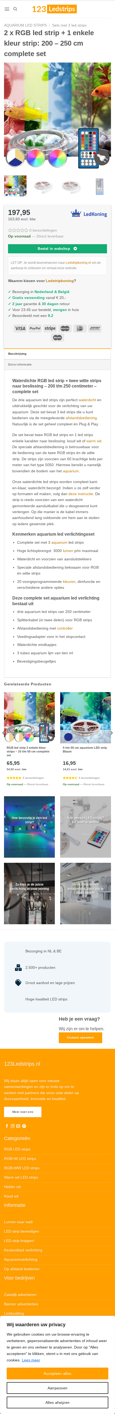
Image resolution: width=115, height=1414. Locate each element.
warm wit (93, 441)
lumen (68, 551)
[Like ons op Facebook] (7, 1126)
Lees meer (31, 1360)
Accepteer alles (57, 1373)
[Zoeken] (15, 9)
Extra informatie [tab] (20, 364)
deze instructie (80, 494)
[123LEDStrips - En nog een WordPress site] (59, 9)
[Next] (102, 116)
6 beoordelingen (33, 777)
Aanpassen (58, 1388)
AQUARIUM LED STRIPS (25, 25)
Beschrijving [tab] (17, 353)
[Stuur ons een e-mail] (18, 1126)
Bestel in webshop (54, 249)
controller (65, 628)
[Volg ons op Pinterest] (24, 1126)
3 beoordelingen (89, 777)
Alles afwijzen (57, 1402)
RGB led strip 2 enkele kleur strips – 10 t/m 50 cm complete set (28, 751)
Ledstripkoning (60, 281)
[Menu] (7, 9)
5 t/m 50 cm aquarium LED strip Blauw (85, 749)
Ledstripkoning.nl (78, 263)
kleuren (69, 581)
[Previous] (13, 116)
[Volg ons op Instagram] (12, 1126)
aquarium (71, 471)
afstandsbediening (81, 418)
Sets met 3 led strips (69, 25)
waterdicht (87, 400)
